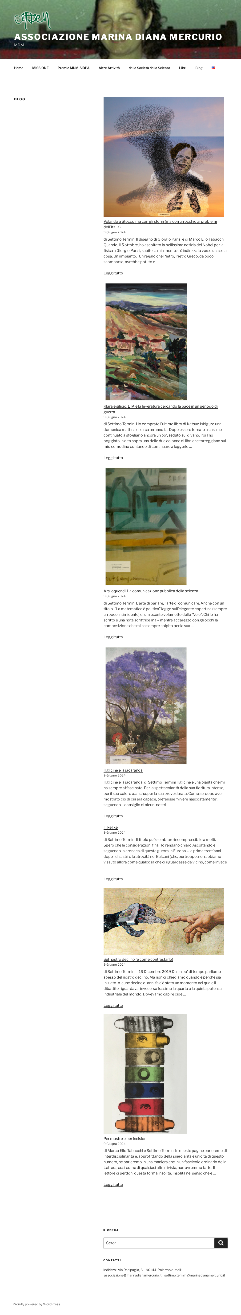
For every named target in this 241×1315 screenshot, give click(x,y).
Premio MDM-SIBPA (74, 68)
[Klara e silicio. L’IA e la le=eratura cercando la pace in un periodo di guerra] (146, 343)
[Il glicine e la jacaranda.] (146, 707)
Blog (199, 68)
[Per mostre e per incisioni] (145, 1075)
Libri (182, 68)
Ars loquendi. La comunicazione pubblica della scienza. (151, 591)
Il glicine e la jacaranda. (123, 770)
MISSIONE (40, 68)
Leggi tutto (113, 273)
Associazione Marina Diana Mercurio (118, 37)
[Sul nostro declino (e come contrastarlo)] (164, 922)
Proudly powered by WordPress (36, 1304)
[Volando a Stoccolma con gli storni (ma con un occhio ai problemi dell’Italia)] (164, 158)
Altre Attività (109, 68)
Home (18, 68)
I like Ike (111, 827)
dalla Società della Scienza (149, 68)
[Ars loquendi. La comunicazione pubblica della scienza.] (146, 527)
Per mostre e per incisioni (125, 1138)
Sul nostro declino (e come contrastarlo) (138, 959)
